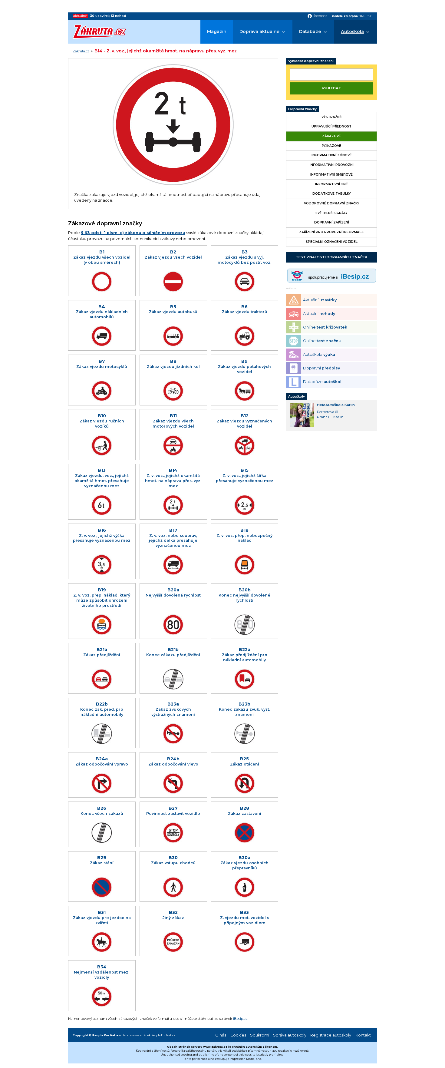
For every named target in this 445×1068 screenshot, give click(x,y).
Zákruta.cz (81, 51)
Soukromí (259, 1035)
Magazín (216, 31)
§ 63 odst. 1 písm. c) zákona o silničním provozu (133, 232)
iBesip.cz (240, 1019)
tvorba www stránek (137, 1035)
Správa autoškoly (289, 1035)
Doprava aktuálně (259, 31)
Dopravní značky (302, 109)
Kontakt (363, 1035)
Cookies (238, 1035)
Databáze (310, 31)
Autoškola (352, 31)
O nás (220, 1035)
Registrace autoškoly (330, 1035)
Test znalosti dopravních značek (331, 257)
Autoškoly (296, 396)
